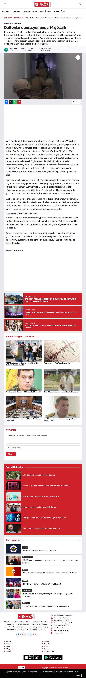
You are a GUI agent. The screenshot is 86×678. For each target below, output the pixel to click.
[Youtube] (34, 634)
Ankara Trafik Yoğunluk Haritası (65, 623)
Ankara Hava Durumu (61, 618)
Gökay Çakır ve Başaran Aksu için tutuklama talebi (46, 606)
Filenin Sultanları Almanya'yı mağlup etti (42, 584)
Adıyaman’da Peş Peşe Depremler (57, 363)
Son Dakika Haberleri (61, 630)
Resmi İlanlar (45, 12)
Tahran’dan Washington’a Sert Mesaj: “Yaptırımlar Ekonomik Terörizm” (50, 561)
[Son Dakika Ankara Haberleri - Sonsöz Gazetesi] (42, 4)
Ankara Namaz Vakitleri (62, 620)
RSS (22, 668)
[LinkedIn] (30, 634)
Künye (8, 641)
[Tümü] (79, 540)
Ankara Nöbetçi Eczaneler (63, 615)
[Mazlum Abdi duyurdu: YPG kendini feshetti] (24, 380)
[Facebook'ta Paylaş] (6, 102)
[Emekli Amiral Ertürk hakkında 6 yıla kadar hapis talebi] (62, 407)
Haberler (7, 23)
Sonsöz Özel (59, 12)
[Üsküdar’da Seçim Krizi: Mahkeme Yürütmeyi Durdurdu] (24, 407)
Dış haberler (27, 557)
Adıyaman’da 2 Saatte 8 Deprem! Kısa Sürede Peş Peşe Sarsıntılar (56, 18)
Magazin (9, 649)
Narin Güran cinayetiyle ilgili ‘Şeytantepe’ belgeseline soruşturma (47, 595)
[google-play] (53, 657)
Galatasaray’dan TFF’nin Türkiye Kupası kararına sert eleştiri (50, 573)
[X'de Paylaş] (11, 102)
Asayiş (8, 651)
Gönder (11, 454)
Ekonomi (5, 12)
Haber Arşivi (58, 633)
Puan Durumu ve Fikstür (62, 625)
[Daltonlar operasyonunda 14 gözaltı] (43, 76)
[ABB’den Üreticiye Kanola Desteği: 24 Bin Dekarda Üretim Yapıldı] (24, 351)
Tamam (78, 675)
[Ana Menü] (5, 4)
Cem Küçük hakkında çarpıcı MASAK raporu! (61, 392)
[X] (22, 634)
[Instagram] (26, 634)
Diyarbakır (27, 590)
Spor (35, 12)
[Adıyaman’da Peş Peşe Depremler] (62, 351)
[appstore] (33, 657)
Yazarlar (26, 12)
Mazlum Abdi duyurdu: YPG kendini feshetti (23, 392)
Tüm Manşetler (59, 628)
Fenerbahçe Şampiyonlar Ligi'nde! (40, 551)
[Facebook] (18, 634)
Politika (46, 646)
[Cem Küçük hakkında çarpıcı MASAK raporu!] (62, 380)
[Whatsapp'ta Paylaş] (15, 102)
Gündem (16, 12)
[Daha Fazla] (19, 102)
